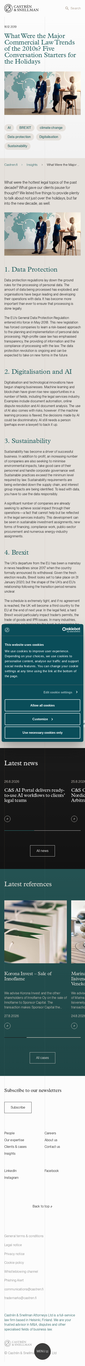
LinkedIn (10, 1171)
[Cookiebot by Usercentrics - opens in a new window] (62, 630)
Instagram (11, 1178)
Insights (32, 165)
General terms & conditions (24, 1236)
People (9, 1133)
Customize (40, 719)
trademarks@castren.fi (20, 1298)
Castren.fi (11, 165)
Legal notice (13, 1245)
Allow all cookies (42, 705)
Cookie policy (14, 1263)
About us (51, 1140)
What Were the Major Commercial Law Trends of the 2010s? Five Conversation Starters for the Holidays (64, 165)
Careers (50, 1133)
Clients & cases (15, 1147)
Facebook (52, 1171)
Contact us (52, 1147)
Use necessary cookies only (42, 732)
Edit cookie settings (58, 692)
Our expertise (14, 1140)
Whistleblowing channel (21, 1272)
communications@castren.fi (24, 1289)
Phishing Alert (14, 1280)
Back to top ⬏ (42, 1206)
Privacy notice (14, 1254)
